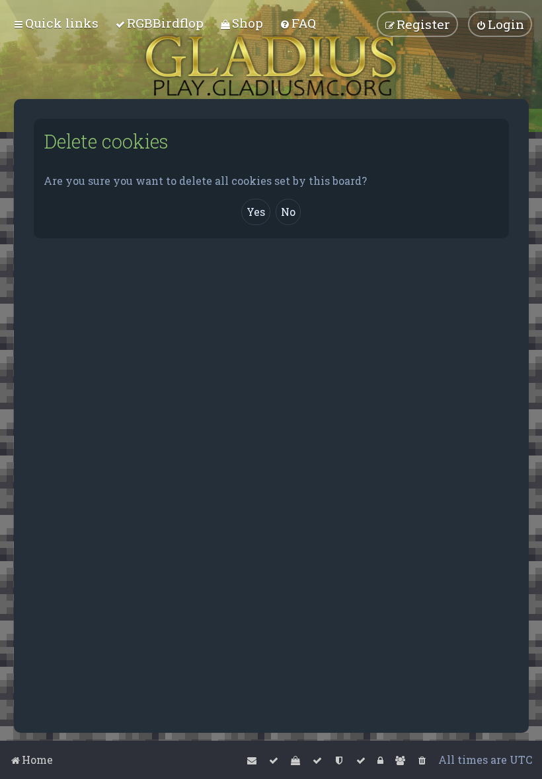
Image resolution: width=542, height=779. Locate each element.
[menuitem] (159, 22)
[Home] (271, 66)
